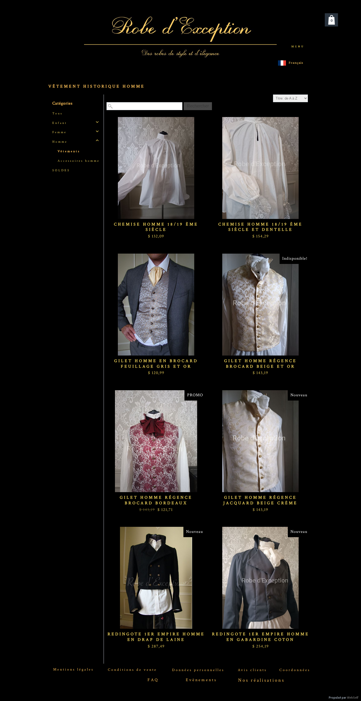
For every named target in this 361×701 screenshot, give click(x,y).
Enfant (59, 123)
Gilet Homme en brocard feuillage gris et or (156, 363)
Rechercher (198, 106)
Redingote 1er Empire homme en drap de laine (156, 637)
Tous (57, 113)
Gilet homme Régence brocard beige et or (260, 363)
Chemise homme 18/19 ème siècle (156, 227)
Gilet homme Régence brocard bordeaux (156, 500)
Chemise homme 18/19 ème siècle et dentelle (260, 227)
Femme (59, 132)
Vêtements (69, 151)
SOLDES (61, 170)
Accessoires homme (79, 161)
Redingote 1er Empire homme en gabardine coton (260, 637)
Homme (59, 142)
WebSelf (352, 698)
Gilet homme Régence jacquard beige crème (260, 500)
